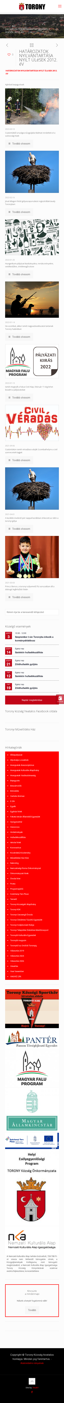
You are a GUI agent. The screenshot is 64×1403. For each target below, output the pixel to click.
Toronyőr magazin (18, 940)
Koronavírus (15, 847)
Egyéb (13, 806)
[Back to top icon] (32, 1381)
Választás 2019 (17, 951)
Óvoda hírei (15, 878)
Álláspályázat (16, 755)
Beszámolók (16, 786)
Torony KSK (15, 909)
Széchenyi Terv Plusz (19, 894)
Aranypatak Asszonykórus (22, 765)
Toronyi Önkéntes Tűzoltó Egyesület (26, 920)
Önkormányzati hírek (19, 873)
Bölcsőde (14, 791)
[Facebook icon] (32, 1392)
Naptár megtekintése (32, 700)
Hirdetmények (16, 832)
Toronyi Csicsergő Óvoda (21, 914)
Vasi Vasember (17, 971)
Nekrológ (14, 863)
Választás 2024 (17, 956)
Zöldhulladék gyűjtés (26, 664)
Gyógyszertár (16, 822)
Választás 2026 (17, 961)
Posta (12, 884)
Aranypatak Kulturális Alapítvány (24, 770)
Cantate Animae (17, 796)
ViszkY (35, 1387)
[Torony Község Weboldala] (32, 6)
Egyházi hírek (16, 811)
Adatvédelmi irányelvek (32, 1363)
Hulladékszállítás (18, 837)
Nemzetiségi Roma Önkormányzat (25, 868)
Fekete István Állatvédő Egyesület (25, 817)
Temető (13, 899)
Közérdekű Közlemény (20, 853)
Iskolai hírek (15, 842)
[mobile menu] (59, 6)
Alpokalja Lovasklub (19, 760)
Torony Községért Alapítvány (23, 904)
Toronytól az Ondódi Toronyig (23, 945)
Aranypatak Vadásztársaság (23, 775)
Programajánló (16, 889)
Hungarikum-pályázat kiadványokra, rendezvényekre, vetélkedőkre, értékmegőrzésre (29, 265)
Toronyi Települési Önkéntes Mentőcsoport (29, 930)
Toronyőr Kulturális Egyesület (23, 935)
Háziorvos (14, 827)
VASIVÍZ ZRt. (16, 976)
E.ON (12, 801)
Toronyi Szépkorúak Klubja (22, 925)
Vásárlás (14, 966)
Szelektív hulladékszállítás (29, 652)
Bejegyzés (15, 780)
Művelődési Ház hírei (19, 858)
